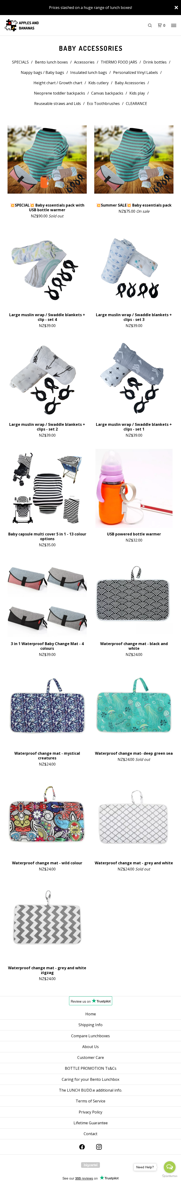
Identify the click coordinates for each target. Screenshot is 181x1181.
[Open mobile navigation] (173, 25)
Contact (90, 1133)
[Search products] (150, 25)
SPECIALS (20, 62)
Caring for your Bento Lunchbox (90, 1079)
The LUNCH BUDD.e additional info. (90, 1090)
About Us (90, 1046)
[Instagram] (99, 1147)
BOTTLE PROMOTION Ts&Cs (90, 1068)
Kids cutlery (98, 82)
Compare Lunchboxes (90, 1035)
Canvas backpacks (107, 93)
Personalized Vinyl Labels (135, 72)
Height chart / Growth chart (57, 82)
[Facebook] (82, 1147)
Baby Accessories (130, 82)
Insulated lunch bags (88, 72)
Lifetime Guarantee (91, 1122)
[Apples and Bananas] (28, 25)
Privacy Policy (90, 1112)
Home (90, 1014)
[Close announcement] (176, 7)
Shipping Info (90, 1024)
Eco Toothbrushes (103, 103)
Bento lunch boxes (51, 62)
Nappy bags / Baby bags (42, 72)
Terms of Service (90, 1101)
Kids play (137, 93)
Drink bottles (155, 62)
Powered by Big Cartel (90, 1165)
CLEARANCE (136, 103)
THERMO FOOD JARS (119, 62)
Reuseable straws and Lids (57, 103)
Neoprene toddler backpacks (59, 93)
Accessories (84, 62)
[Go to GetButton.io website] (169, 1176)
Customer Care (90, 1057)
